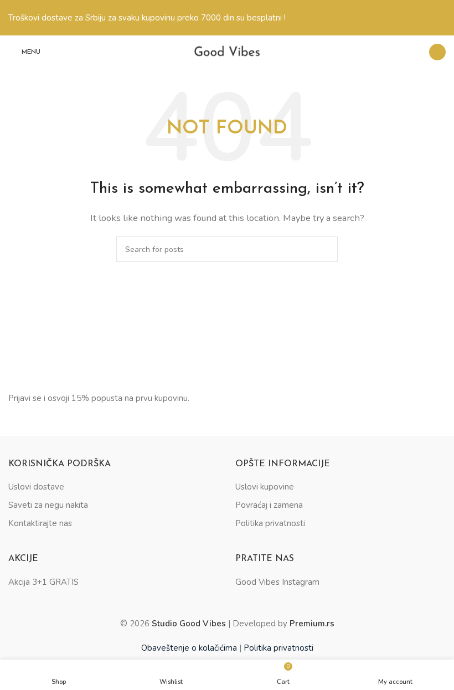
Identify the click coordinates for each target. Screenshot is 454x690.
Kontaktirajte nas (40, 523)
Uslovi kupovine (264, 486)
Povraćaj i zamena (269, 505)
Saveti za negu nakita (48, 505)
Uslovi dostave (36, 486)
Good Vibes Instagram (277, 582)
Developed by (283, 623)
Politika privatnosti (270, 523)
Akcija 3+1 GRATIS (43, 582)
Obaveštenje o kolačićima (189, 647)
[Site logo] (227, 51)
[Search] (414, 52)
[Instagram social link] (437, 52)
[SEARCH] (325, 249)
